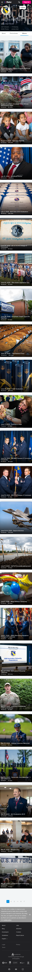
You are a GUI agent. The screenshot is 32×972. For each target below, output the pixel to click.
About (3, 925)
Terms (3, 947)
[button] (30, 915)
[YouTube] (16, 969)
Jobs (17, 925)
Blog (3, 928)
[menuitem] (19, 2)
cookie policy (7, 920)
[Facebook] (9, 969)
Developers (5, 932)
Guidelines (5, 935)
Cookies (18, 932)
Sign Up (26, 2)
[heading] (8, 2)
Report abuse (20, 935)
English (4, 938)
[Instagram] (23, 969)
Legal (3, 944)
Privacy (18, 944)
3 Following (15, 27)
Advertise (19, 928)
